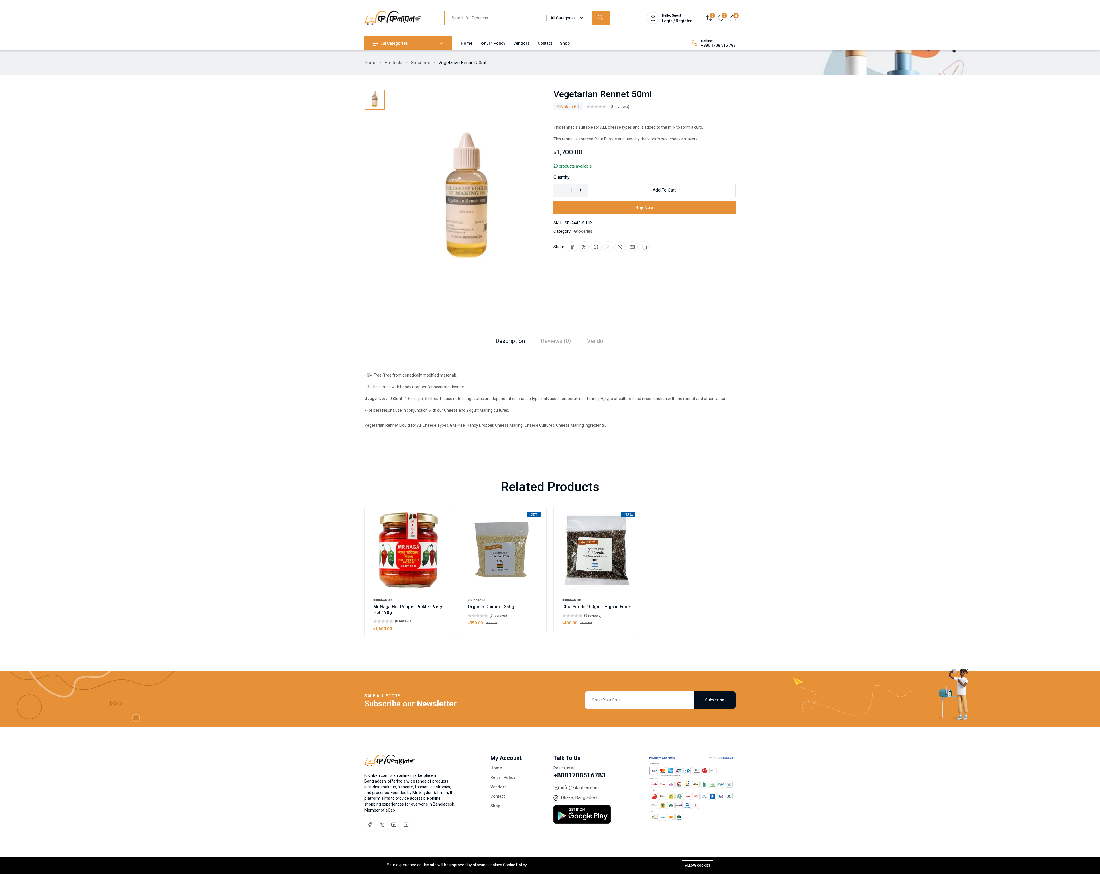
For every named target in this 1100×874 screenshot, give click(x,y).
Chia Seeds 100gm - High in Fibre (596, 606)
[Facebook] (369, 824)
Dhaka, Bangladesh (580, 797)
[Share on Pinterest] (596, 247)
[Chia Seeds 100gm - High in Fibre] (597, 549)
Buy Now (644, 207)
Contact (545, 43)
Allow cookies (697, 865)
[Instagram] (405, 824)
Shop (565, 43)
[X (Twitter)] (381, 824)
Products (393, 62)
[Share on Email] (632, 247)
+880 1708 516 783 (718, 45)
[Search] (600, 18)
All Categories (394, 43)
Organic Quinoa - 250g (491, 606)
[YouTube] (393, 824)
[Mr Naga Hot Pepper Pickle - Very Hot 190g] (408, 549)
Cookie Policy (515, 865)
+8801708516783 (579, 775)
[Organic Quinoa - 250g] (502, 549)
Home (466, 43)
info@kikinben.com (580, 787)
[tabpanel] (550, 388)
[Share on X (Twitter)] (584, 247)
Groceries (420, 62)
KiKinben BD (568, 106)
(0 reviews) (619, 106)
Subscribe (714, 700)
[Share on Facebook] (572, 247)
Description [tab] (510, 341)
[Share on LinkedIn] (608, 247)
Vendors (521, 43)
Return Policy (492, 43)
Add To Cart (664, 190)
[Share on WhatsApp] (620, 247)
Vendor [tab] (596, 341)
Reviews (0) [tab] (556, 341)
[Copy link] (644, 247)
